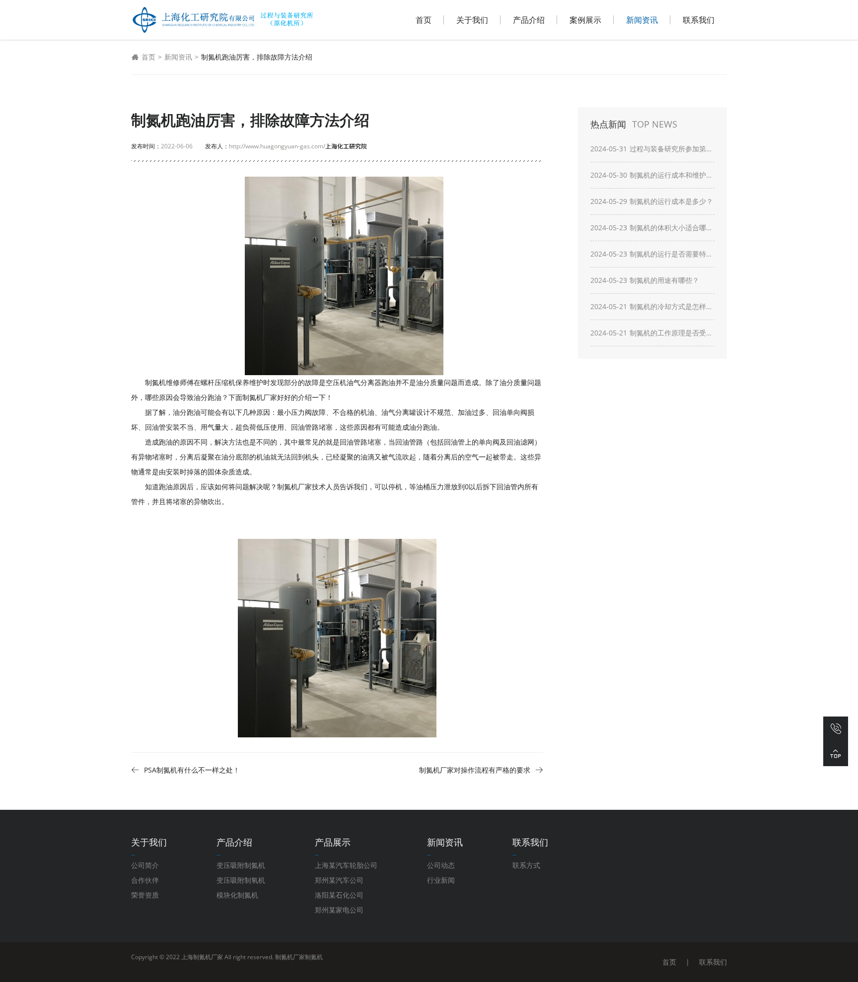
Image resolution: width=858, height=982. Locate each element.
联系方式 (526, 865)
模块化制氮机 (237, 895)
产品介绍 (529, 19)
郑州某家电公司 (339, 910)
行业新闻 (441, 880)
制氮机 (314, 957)
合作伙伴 (145, 880)
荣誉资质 (145, 895)
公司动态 (441, 865)
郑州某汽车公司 (339, 880)
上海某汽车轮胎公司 (346, 865)
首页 (423, 19)
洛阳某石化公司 (339, 895)
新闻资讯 (642, 19)
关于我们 (472, 19)
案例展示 (585, 19)
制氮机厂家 (290, 957)
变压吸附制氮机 (240, 865)
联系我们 (699, 19)
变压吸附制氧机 (240, 880)
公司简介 (145, 865)
